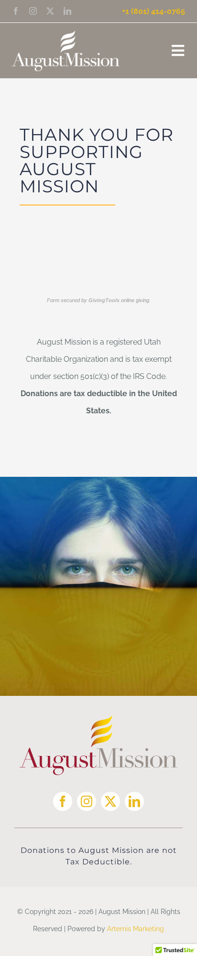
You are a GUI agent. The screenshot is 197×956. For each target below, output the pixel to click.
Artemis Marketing (135, 929)
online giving (118, 300)
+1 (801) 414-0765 (153, 11)
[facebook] (16, 11)
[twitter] (50, 11)
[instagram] (33, 11)
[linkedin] (67, 11)
